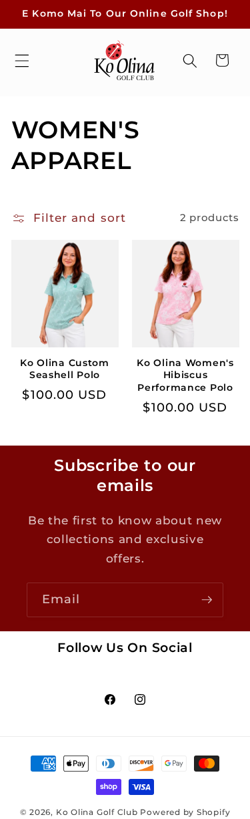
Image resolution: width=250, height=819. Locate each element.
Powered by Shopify (185, 812)
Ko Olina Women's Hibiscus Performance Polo (185, 375)
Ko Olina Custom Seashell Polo (64, 369)
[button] (22, 60)
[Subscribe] (207, 600)
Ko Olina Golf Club (97, 812)
